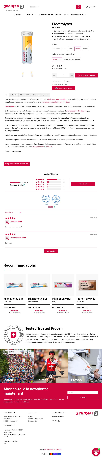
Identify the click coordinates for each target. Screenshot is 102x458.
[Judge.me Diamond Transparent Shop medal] (56, 199)
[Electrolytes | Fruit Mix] (27, 45)
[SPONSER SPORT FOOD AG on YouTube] (59, 421)
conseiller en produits (48, 15)
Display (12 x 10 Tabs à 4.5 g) (72, 59)
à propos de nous (78, 15)
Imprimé (30, 416)
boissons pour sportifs (57, 99)
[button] (95, 7)
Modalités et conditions (35, 419)
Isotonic (49, 147)
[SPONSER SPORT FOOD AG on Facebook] (53, 421)
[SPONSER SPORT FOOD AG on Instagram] (56, 421)
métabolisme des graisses (77, 111)
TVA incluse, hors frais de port (61, 81)
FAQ (5, 443)
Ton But (29, 15)
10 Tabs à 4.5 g (57, 59)
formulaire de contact (11, 441)
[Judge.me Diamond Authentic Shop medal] (46, 199)
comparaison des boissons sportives (55, 102)
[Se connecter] (86, 7)
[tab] (6, 95)
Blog (66, 15)
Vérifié (50, 207)
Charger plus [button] (51, 251)
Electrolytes (9, 106)
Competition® (37, 147)
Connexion (83, 397)
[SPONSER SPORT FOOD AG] (14, 7)
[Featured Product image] (15, 285)
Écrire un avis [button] (83, 184)
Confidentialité (32, 421)
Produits (17, 15)
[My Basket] (90, 7)
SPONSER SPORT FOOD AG (53, 450)
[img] (10, 218)
